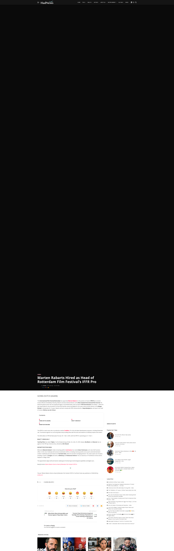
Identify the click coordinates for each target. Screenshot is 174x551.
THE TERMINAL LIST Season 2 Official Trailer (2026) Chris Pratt (122, 490)
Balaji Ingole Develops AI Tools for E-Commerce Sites (120, 521)
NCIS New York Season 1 (113, 492)
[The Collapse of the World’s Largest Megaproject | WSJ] (110, 461)
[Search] (136, 2)
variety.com (40, 475)
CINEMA (39, 374)
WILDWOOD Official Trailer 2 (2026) (116, 482)
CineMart (66, 430)
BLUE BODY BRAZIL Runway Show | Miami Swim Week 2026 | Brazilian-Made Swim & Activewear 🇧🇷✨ (124, 469)
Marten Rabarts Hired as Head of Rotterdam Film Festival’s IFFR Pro (61, 464)
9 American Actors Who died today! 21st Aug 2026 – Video (121, 488)
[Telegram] (47, 387)
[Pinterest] (45, 387)
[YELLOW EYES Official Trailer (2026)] (110, 435)
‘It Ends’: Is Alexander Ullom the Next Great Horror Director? (121, 523)
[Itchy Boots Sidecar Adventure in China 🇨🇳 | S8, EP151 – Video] (110, 452)
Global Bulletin (49, 482)
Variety (44, 385)
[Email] (48, 387)
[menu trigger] (39, 2)
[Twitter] (44, 387)
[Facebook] (42, 387)
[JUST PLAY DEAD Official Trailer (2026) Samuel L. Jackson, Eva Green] (110, 444)
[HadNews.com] (47, 2)
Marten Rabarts (72, 401)
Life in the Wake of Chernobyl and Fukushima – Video (120, 505)
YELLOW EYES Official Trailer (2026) (123, 434)
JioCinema (69, 450)
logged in (53, 527)
